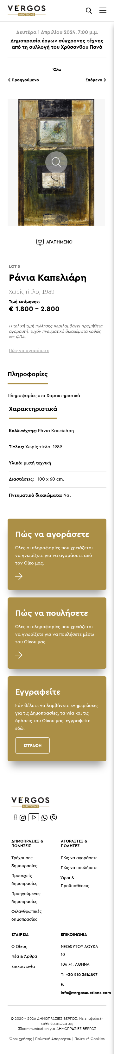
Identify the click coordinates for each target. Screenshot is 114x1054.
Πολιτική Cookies (89, 1038)
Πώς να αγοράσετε (79, 858)
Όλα (57, 69)
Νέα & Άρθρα (24, 956)
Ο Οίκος (19, 947)
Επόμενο (95, 79)
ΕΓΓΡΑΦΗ (32, 745)
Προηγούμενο (24, 79)
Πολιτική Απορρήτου (53, 1038)
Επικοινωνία (23, 966)
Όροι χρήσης (21, 1038)
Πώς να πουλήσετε (79, 868)
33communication (33, 1028)
